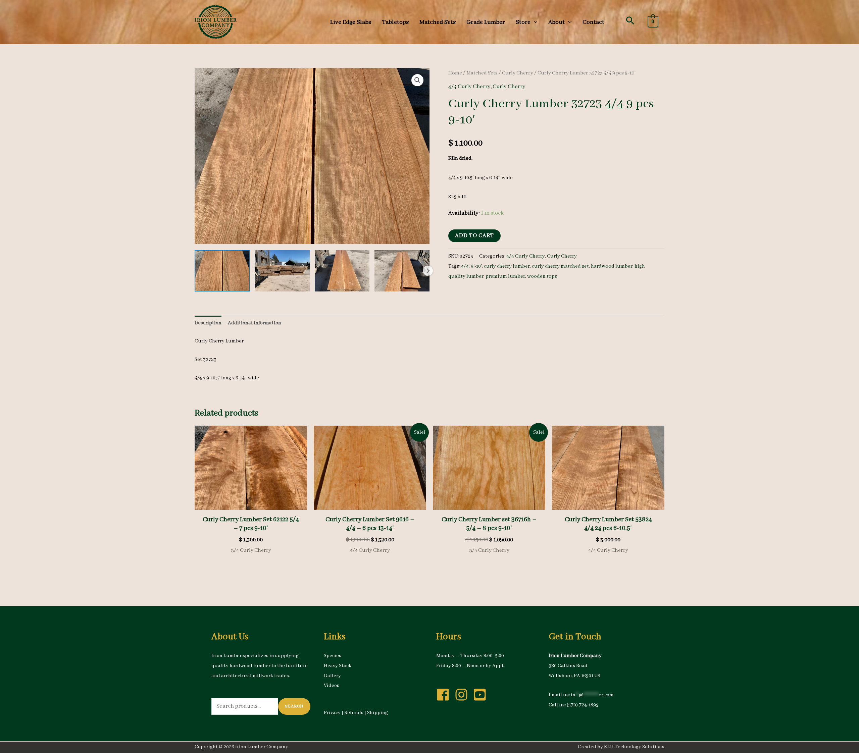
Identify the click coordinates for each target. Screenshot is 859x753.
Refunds (353, 713)
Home (455, 73)
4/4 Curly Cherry (469, 86)
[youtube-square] (482, 694)
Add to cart (474, 235)
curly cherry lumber (507, 266)
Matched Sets (482, 73)
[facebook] (445, 694)
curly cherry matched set (560, 266)
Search (294, 706)
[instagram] (463, 694)
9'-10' (476, 266)
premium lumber (505, 276)
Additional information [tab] (254, 323)
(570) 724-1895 (582, 705)
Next (428, 271)
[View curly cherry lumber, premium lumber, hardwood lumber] (222, 270)
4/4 (465, 266)
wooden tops (542, 276)
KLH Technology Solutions (634, 747)
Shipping (377, 713)
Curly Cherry (517, 73)
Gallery (332, 676)
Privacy (332, 713)
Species (332, 656)
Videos (331, 686)
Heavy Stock (337, 666)
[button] (630, 20)
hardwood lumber (612, 266)
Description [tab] (208, 323)
